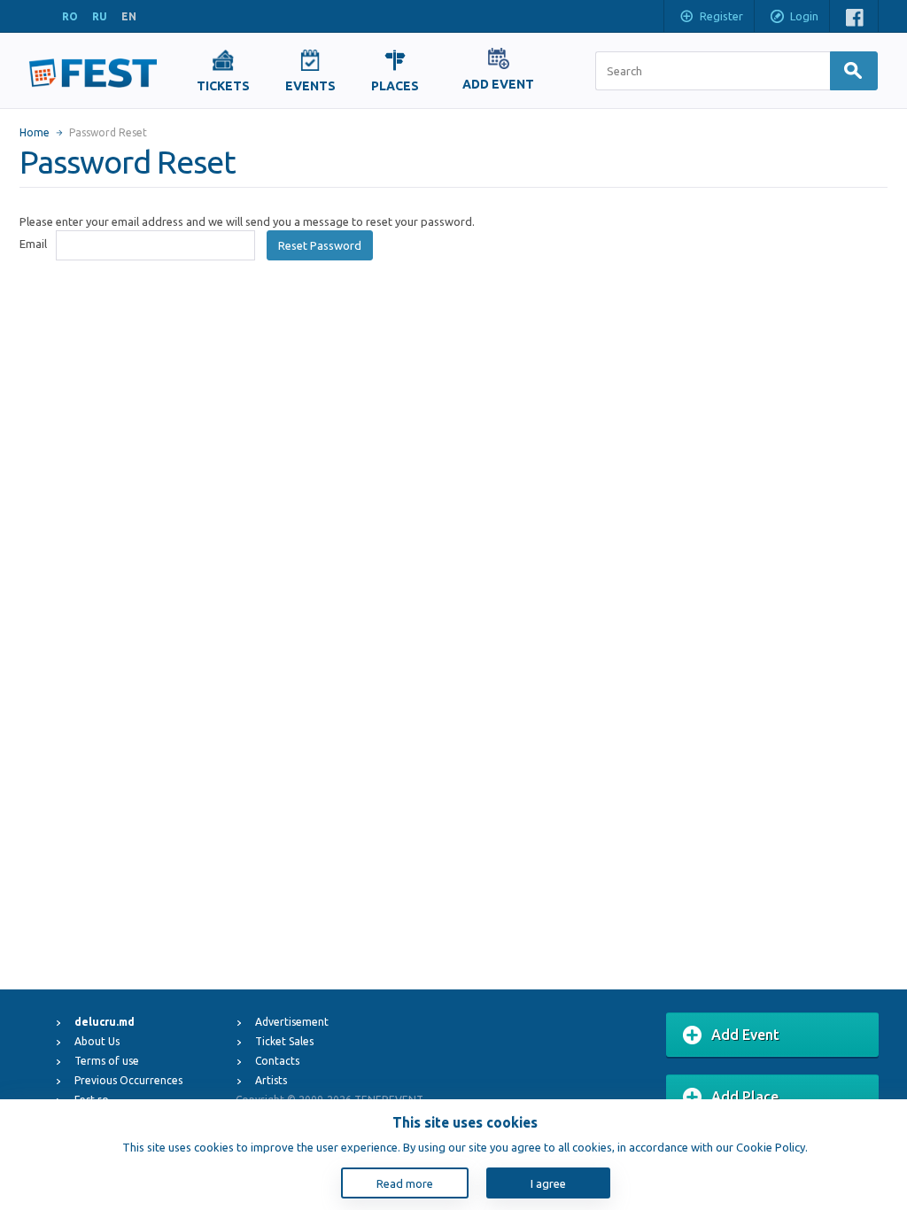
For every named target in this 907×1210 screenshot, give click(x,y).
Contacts (277, 1061)
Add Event (745, 1035)
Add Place (745, 1097)
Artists (271, 1080)
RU (99, 16)
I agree (548, 1183)
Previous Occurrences (128, 1080)
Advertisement (292, 1022)
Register (721, 16)
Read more (404, 1183)
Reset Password (319, 245)
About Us (97, 1041)
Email (33, 243)
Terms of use (106, 1061)
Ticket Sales (284, 1041)
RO (70, 16)
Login (804, 16)
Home (34, 132)
